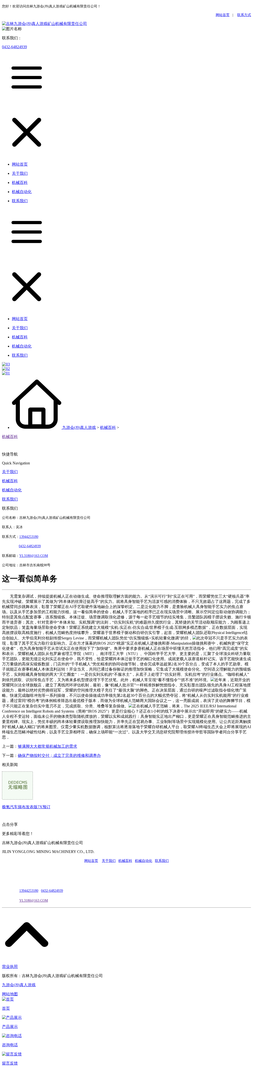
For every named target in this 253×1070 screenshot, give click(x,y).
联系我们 (10, 499)
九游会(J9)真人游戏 (79, 427)
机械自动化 (12, 490)
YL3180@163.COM (33, 900)
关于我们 (10, 472)
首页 (6, 1008)
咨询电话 (10, 1045)
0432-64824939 (14, 47)
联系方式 (244, 15)
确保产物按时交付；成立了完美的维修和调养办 (59, 755)
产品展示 (10, 1027)
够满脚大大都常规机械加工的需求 (47, 746)
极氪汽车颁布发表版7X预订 (26, 807)
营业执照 (10, 966)
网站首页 (223, 15)
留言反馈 (10, 1063)
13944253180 (28, 537)
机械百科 (108, 427)
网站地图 (10, 994)
